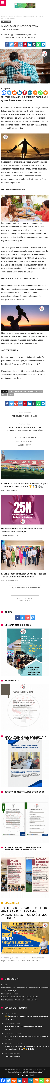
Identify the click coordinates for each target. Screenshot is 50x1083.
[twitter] (11, 44)
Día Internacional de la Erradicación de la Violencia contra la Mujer (21, 530)
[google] (16, 44)
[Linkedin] (19, 92)
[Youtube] (27, 617)
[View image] (25, 146)
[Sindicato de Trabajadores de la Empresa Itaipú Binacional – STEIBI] (25, 3)
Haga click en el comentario (25, 599)
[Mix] (35, 92)
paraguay (38, 391)
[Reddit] (14, 92)
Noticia (10, 16)
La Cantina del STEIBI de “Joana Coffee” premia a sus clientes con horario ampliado (25, 427)
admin (6, 35)
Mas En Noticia (24, 445)
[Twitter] (9, 92)
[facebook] (7, 44)
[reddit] (20, 44)
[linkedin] (29, 44)
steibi (11, 395)
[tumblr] (34, 44)
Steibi (23, 1072)
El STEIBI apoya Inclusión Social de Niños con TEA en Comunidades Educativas (24, 575)
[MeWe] (30, 92)
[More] (45, 92)
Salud (4, 395)
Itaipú (30, 391)
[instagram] (33, 617)
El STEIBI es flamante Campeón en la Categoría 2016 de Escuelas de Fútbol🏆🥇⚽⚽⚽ (24, 485)
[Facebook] (4, 92)
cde (10, 391)
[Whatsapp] (40, 92)
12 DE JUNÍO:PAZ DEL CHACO (25, 414)
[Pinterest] (24, 92)
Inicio (3, 16)
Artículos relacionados (24, 438)
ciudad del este (20, 391)
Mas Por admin (24, 441)
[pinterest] (25, 44)
